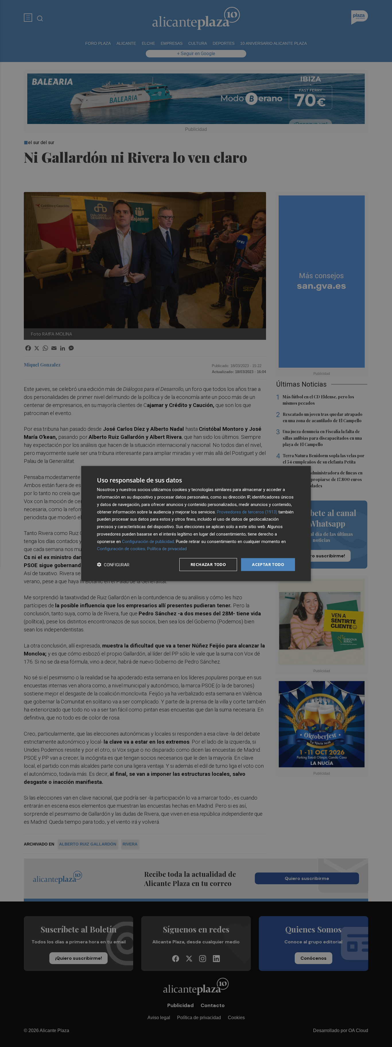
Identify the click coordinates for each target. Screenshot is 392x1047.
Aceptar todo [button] (268, 564)
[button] (113, 564)
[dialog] (196, 523)
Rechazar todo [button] (208, 564)
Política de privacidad (167, 548)
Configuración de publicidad (148, 541)
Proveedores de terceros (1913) (247, 511)
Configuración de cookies (121, 548)
